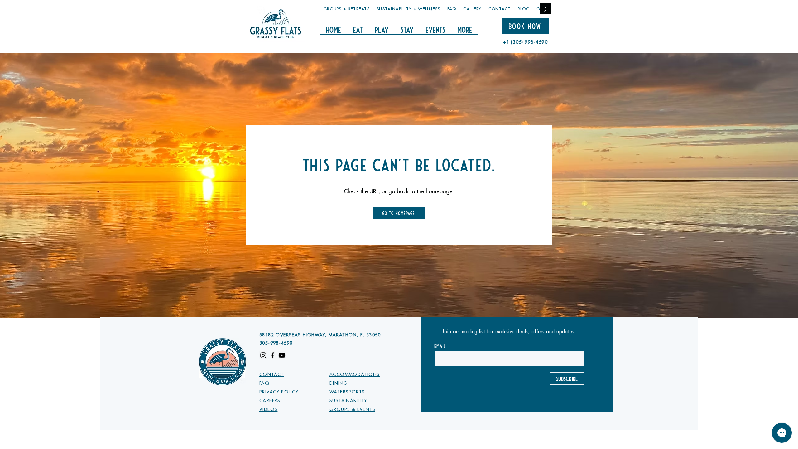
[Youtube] (282, 355)
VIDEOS (268, 409)
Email (440, 346)
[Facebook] (272, 355)
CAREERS (270, 400)
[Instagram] (263, 355)
